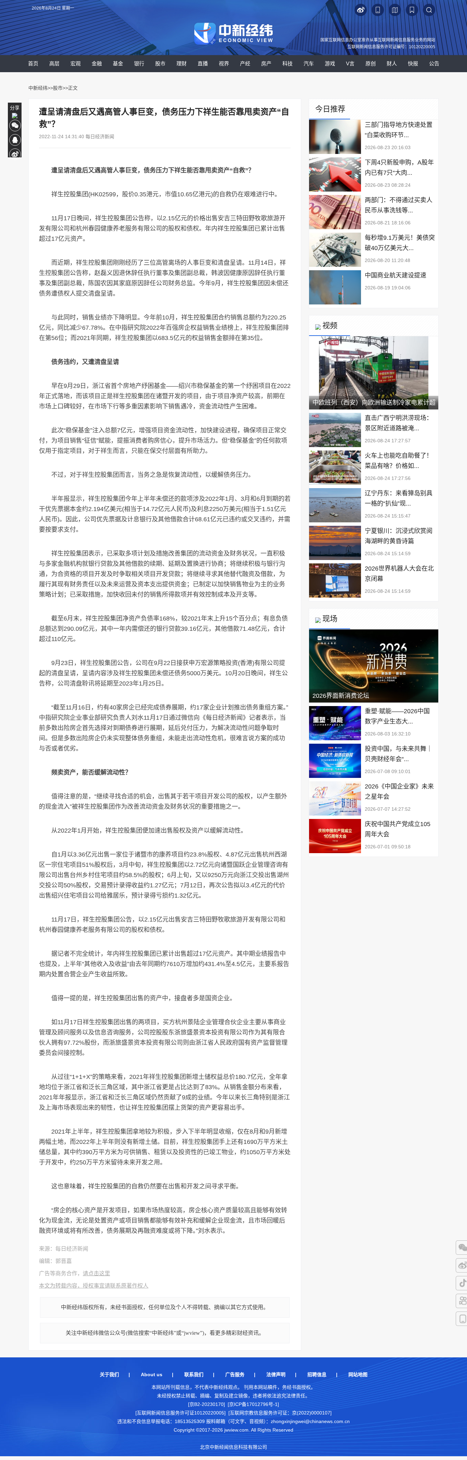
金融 (97, 63)
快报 (413, 63)
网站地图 (358, 1374)
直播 (203, 63)
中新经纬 (38, 88)
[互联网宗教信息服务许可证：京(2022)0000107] (280, 1413)
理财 (181, 63)
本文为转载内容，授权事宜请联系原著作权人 (93, 1286)
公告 (434, 63)
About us (151, 1374)
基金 (118, 63)
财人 (392, 63)
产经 (245, 63)
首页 (33, 63)
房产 (266, 63)
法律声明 (275, 1374)
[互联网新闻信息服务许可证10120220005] (180, 1413)
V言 (350, 63)
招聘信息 (316, 1374)
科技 (287, 63)
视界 (224, 63)
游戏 (330, 63)
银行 (139, 63)
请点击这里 (96, 1273)
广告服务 (234, 1374)
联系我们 (193, 1374)
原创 (370, 63)
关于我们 (109, 1374)
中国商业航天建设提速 (395, 275)
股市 (160, 63)
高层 (54, 63)
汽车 (309, 63)
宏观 (75, 63)
